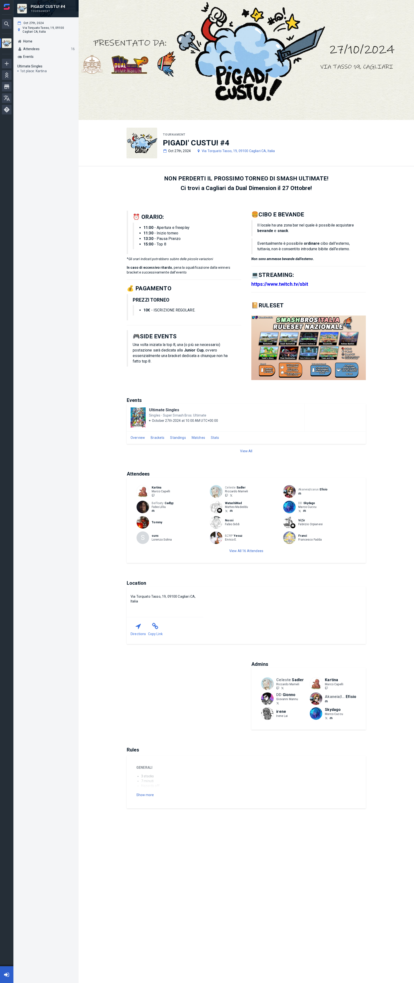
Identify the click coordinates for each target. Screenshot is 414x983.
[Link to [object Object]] (144, 491)
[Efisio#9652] (299, 493)
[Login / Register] (6, 974)
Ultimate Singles (164, 410)
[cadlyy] (153, 511)
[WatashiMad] (226, 511)
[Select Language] (7, 98)
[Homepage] (6, 7)
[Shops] (7, 86)
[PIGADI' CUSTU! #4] (6, 43)
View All (246, 451)
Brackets (157, 438)
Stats (215, 438)
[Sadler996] (231, 495)
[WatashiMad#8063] (231, 511)
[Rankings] (7, 75)
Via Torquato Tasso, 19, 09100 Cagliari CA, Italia (238, 151)
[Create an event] (7, 63)
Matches (198, 438)
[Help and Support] (7, 109)
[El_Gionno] (277, 703)
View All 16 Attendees (246, 551)
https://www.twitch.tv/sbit (279, 284)
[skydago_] (304, 511)
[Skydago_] (299, 511)
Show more (145, 795)
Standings (178, 438)
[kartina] (153, 495)
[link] (299, 493)
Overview (138, 438)
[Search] (7, 24)
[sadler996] (226, 495)
